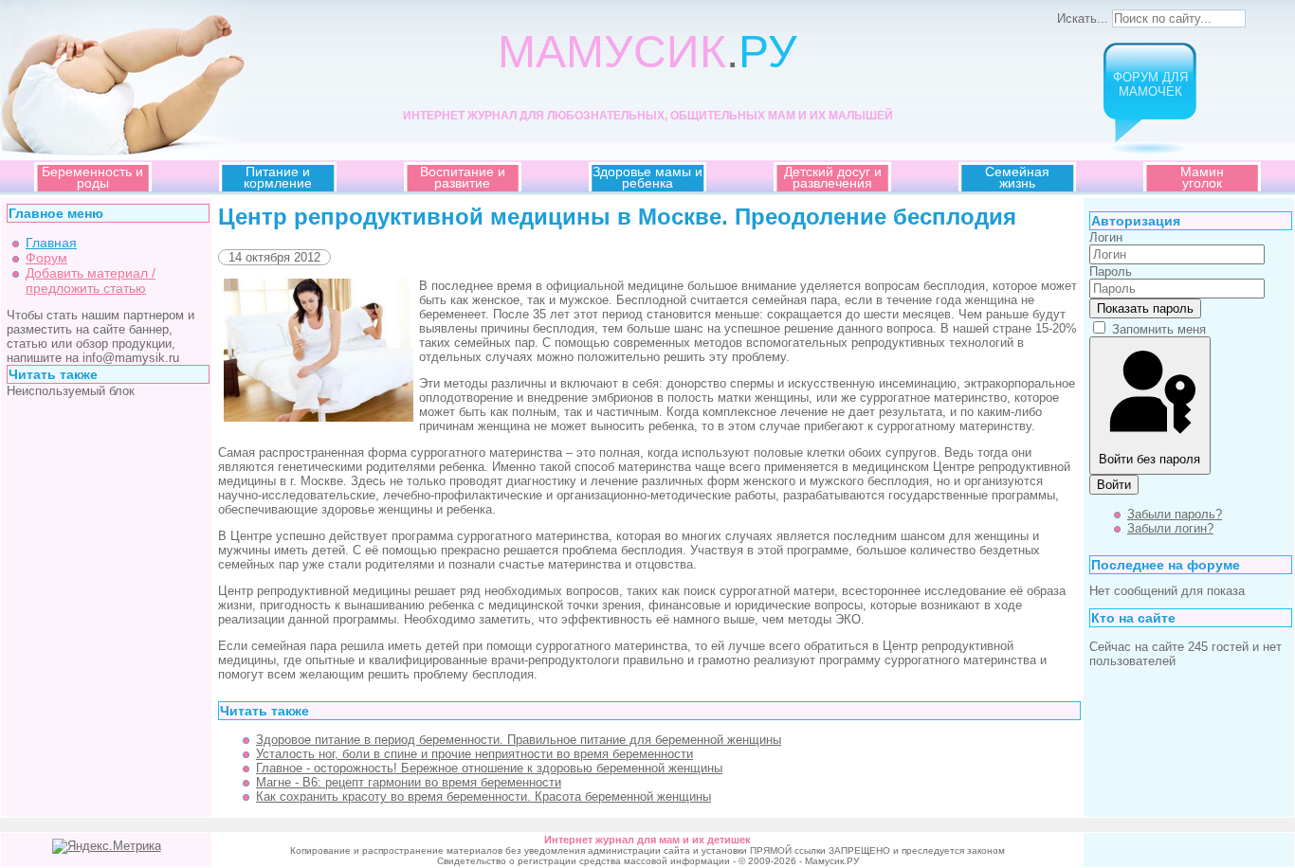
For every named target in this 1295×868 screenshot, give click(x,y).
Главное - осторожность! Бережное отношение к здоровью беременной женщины (489, 768)
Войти (1114, 485)
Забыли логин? (1170, 528)
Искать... (1082, 18)
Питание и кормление (278, 177)
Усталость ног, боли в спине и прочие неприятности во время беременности (474, 754)
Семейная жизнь (1017, 177)
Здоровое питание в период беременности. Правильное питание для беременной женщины (518, 739)
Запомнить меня (1159, 329)
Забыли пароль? (1174, 514)
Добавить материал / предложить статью (90, 280)
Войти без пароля (1149, 459)
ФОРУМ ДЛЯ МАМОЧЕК (1150, 84)
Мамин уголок (1202, 177)
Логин (1105, 237)
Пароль (1110, 271)
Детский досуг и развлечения (833, 177)
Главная (51, 242)
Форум (46, 257)
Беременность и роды (92, 177)
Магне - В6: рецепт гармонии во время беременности (408, 782)
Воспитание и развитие (462, 177)
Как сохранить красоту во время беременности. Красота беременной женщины (483, 796)
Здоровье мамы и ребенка (647, 177)
